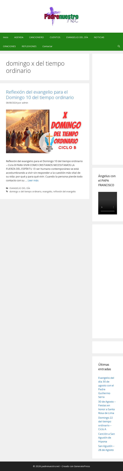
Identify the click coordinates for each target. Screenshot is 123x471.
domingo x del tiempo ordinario (25, 191)
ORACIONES (9, 46)
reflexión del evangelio (64, 191)
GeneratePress (82, 466)
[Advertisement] (110, 112)
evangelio (47, 191)
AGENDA (18, 37)
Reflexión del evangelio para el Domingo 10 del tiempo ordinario (40, 94)
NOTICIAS (99, 37)
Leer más (33, 180)
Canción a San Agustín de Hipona (106, 437)
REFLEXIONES (29, 46)
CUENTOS (55, 37)
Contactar (47, 46)
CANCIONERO (36, 37)
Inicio (5, 37)
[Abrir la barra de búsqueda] (119, 46)
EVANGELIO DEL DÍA (77, 37)
